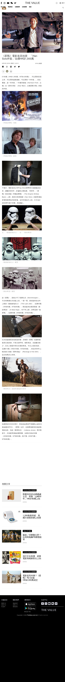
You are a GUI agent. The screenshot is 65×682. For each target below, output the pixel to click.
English (3, 606)
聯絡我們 (15, 603)
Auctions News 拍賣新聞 (30, 490)
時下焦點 (3, 7)
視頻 (30, 7)
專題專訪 (10, 7)
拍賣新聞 (17, 7)
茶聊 (4, 8)
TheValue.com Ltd (32, 615)
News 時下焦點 (27, 531)
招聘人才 (15, 605)
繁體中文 (3, 603)
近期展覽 (24, 7)
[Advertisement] (22, 459)
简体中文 (3, 605)
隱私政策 (15, 606)
